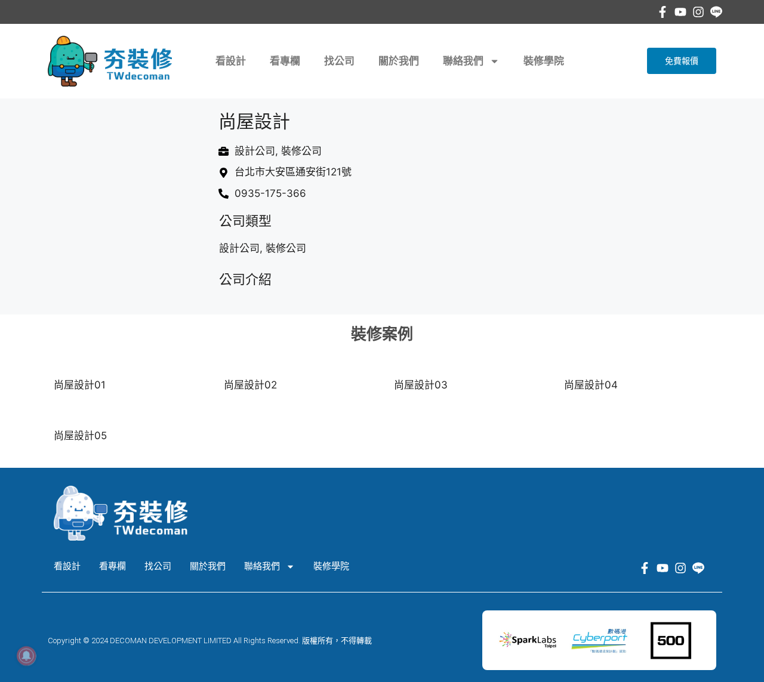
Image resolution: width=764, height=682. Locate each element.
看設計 (230, 61)
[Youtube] (680, 12)
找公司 (339, 61)
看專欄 (285, 61)
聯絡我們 (463, 61)
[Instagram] (698, 12)
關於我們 (398, 61)
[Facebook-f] (662, 12)
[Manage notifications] (26, 655)
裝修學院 (543, 61)
